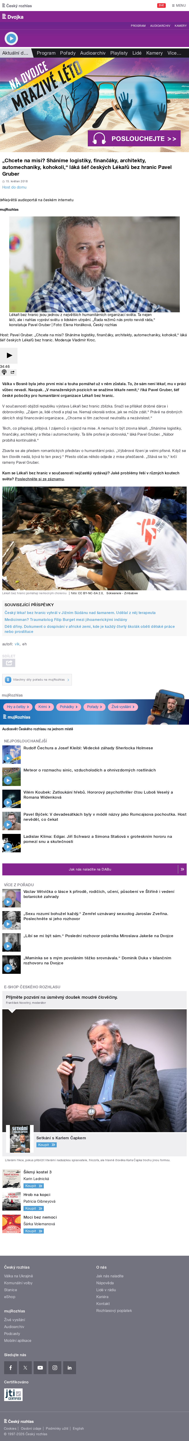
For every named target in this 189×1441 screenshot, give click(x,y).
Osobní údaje (31, 1428)
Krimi (42, 707)
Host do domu (14, 187)
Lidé (137, 53)
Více (174, 53)
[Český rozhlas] (17, 5)
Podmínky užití (57, 1428)
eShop (9, 1297)
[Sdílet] (12, 372)
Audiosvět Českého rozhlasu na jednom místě (37, 729)
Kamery (181, 25)
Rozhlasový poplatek (114, 1310)
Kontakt (103, 1304)
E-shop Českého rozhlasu (32, 987)
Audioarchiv (160, 25)
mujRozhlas (12, 695)
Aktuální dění (16, 53)
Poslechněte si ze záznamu (39, 479)
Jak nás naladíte (110, 1276)
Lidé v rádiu (106, 1290)
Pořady (68, 53)
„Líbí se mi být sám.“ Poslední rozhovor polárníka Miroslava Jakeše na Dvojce (98, 935)
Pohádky (67, 707)
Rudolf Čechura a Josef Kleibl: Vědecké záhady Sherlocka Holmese (88, 748)
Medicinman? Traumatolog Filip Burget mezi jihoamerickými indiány (66, 619)
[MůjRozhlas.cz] (9, 210)
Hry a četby (16, 707)
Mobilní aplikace (18, 1340)
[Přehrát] (9, 356)
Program (138, 25)
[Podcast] (4, 372)
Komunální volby (18, 1283)
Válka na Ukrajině (18, 1276)
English (78, 1428)
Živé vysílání (121, 707)
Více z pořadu (19, 885)
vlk (17, 644)
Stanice (10, 1290)
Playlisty (119, 53)
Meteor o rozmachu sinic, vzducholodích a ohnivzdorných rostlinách (90, 770)
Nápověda (105, 1283)
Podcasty (12, 1334)
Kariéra (102, 1297)
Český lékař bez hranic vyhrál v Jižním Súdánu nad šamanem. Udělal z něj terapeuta (80, 613)
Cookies (10, 1428)
